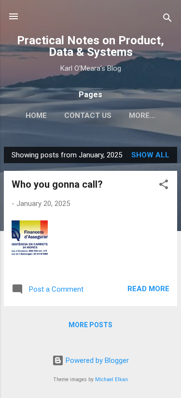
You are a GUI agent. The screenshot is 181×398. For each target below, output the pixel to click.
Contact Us (87, 115)
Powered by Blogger (96, 360)
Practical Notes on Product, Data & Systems (90, 46)
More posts (90, 325)
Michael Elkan (111, 379)
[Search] (167, 19)
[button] (163, 186)
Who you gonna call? (57, 184)
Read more (148, 288)
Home (36, 115)
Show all (150, 155)
